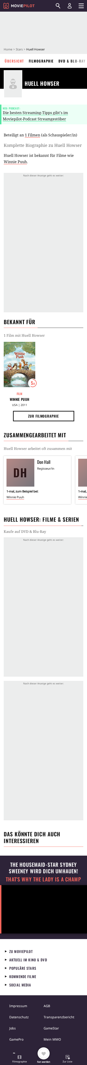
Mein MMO (52, 1039)
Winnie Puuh (15, 161)
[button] (19, 1059)
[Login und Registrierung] (69, 6)
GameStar (51, 1028)
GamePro (16, 1039)
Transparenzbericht (59, 1017)
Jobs (12, 1028)
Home (8, 49)
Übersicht (14, 60)
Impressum (18, 1006)
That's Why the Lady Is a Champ (43, 879)
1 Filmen (32, 135)
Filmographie (41, 60)
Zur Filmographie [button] (43, 416)
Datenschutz (19, 1017)
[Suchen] (58, 6)
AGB (47, 1006)
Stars (19, 49)
